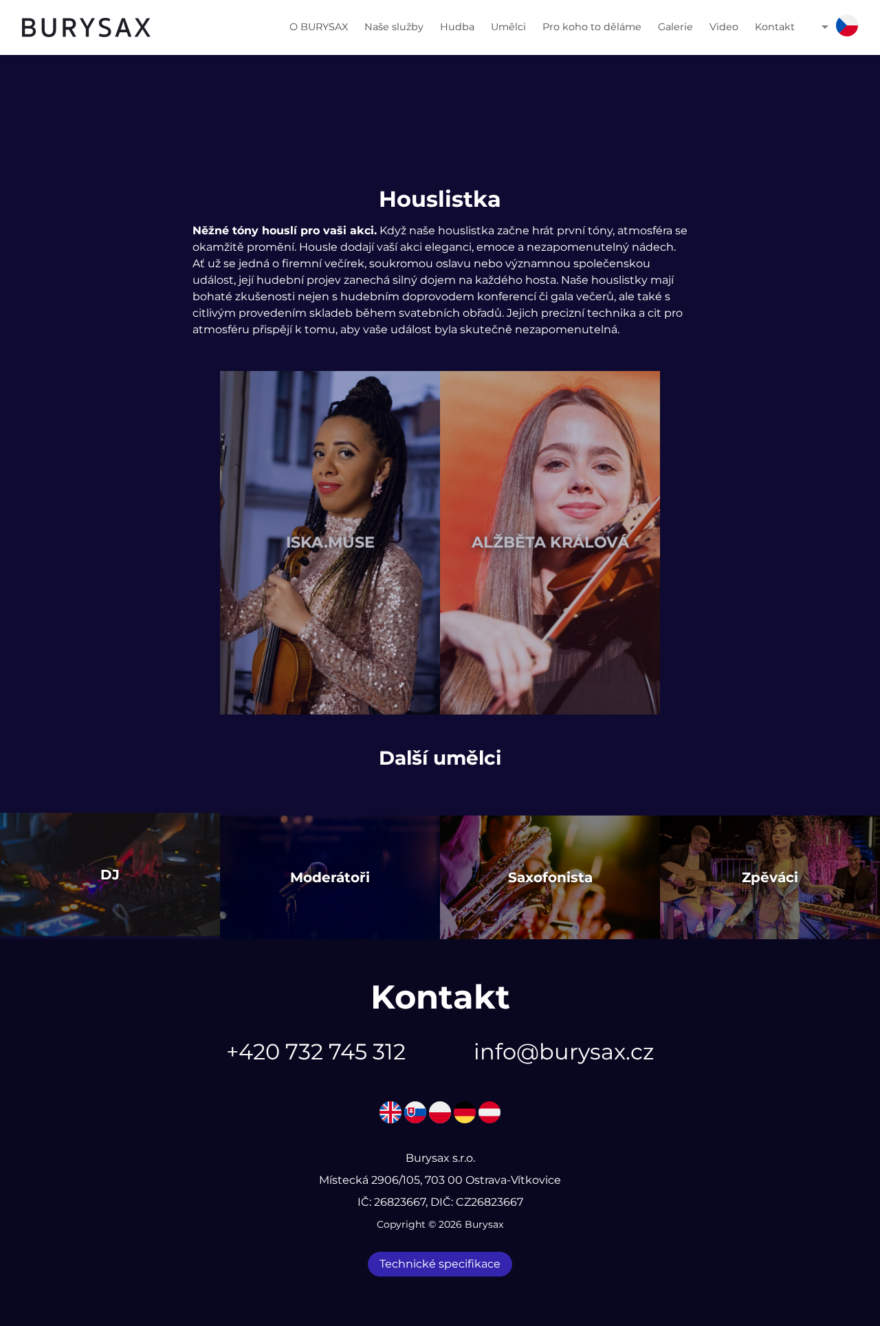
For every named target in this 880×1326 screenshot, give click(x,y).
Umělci (508, 27)
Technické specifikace (440, 1263)
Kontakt (775, 27)
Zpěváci (770, 877)
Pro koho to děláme (591, 27)
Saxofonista (550, 877)
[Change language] (847, 27)
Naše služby (394, 27)
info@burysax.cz (564, 1051)
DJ (110, 874)
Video (724, 27)
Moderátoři (330, 877)
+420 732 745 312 (316, 1051)
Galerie (675, 27)
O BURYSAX (318, 27)
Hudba (457, 27)
